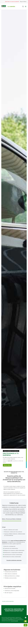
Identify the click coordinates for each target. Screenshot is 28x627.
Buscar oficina (7, 465)
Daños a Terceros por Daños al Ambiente (11, 519)
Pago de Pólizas (23, 1)
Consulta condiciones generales (14, 560)
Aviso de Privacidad (14, 620)
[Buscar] (23, 6)
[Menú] (25, 6)
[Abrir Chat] (25, 621)
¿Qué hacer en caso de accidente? (12, 1)
